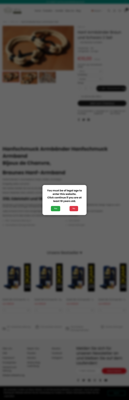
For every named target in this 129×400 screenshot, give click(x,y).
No (74, 208)
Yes (55, 208)
